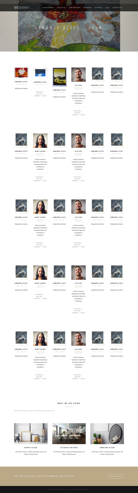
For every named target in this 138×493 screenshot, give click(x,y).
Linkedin (37, 95)
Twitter (39, 94)
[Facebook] (18, 2)
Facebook (39, 92)
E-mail (44, 95)
